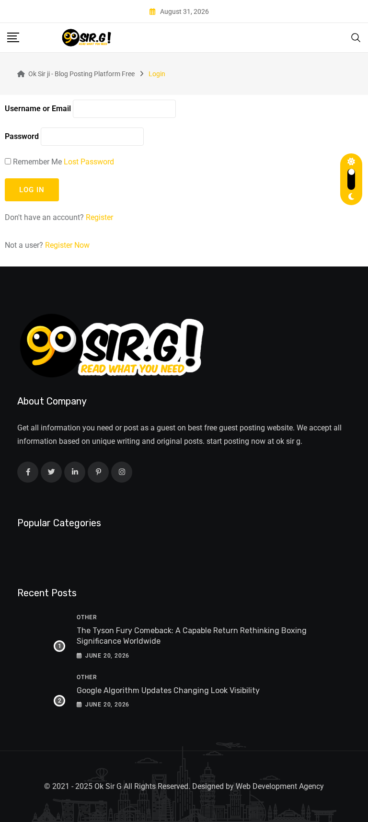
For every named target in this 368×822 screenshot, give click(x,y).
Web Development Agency (280, 786)
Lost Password (89, 161)
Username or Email (38, 108)
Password (22, 136)
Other (87, 617)
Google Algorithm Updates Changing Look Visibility (168, 690)
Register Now (67, 245)
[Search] (356, 37)
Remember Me (37, 161)
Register (99, 217)
